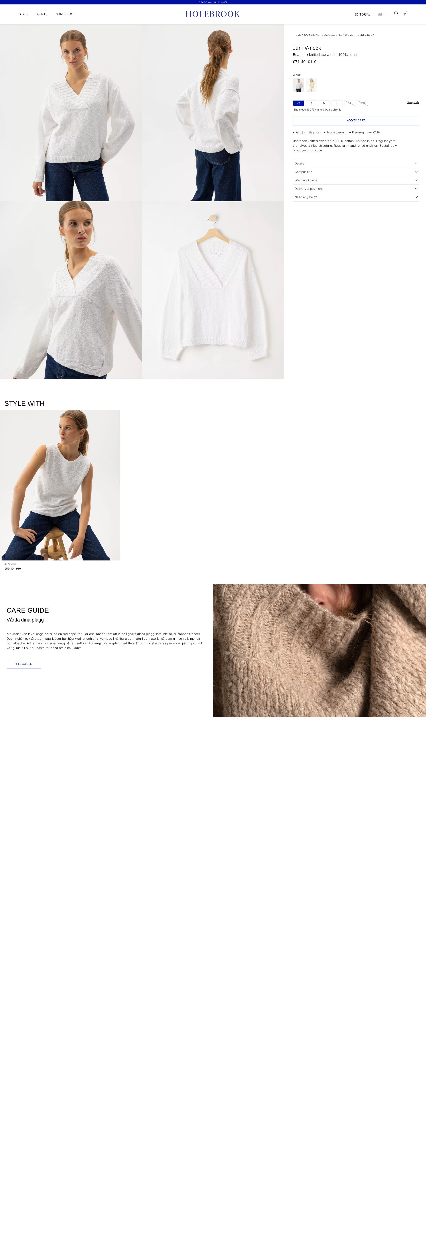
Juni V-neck (366, 34)
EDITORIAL (363, 14)
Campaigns (311, 34)
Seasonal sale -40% (213, 2)
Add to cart (356, 120)
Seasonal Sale (332, 34)
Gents (42, 14)
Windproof (65, 14)
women (350, 34)
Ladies (23, 14)
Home (298, 34)
